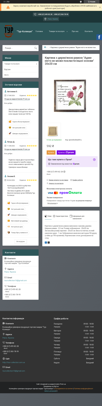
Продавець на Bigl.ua (51, 386)
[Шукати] (36, 48)
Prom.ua (63, 384)
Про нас (75, 31)
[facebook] (46, 243)
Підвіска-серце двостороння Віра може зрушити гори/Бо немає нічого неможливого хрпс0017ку (21, 162)
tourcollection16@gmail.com (15, 280)
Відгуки (7, 69)
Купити (51, 152)
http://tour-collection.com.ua (13, 362)
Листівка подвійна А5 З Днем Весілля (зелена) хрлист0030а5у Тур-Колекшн (21, 193)
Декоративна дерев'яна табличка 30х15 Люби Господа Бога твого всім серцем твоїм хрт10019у (21, 111)
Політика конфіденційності (83, 389)
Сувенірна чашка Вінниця (18, 167)
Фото (6, 75)
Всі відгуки (21, 241)
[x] (49, 243)
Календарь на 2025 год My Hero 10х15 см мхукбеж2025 (19, 187)
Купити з (61, 152)
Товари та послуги (56, 31)
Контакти (89, 31)
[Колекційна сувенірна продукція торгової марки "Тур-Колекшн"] (8, 31)
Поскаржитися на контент (64, 389)
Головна (39, 31)
